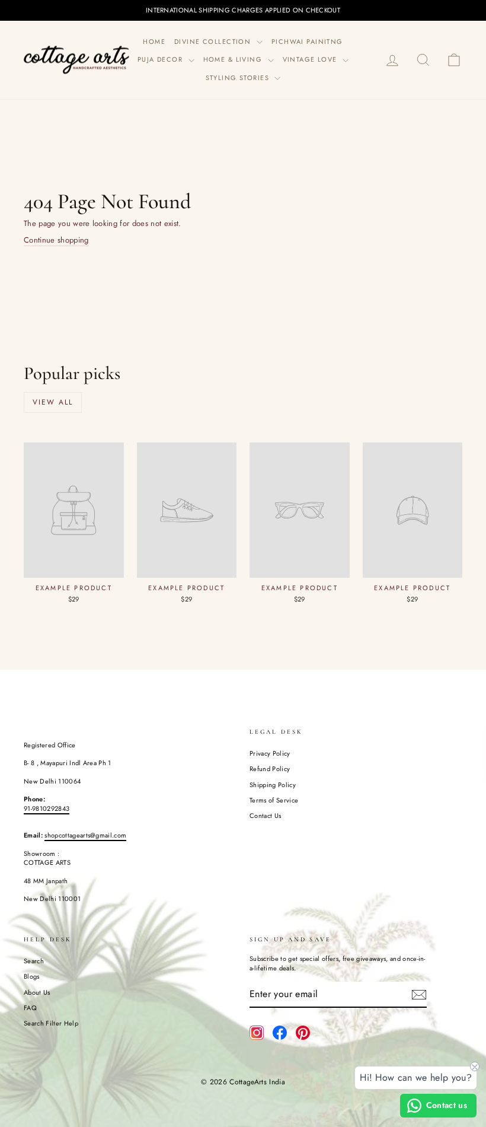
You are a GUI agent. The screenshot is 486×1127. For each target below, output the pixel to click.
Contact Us (265, 815)
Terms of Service (274, 800)
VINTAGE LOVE (311, 59)
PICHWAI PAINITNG (307, 41)
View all (53, 402)
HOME (154, 41)
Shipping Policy (273, 784)
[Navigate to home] (77, 60)
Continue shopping (56, 240)
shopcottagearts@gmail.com (85, 835)
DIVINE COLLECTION (214, 41)
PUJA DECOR (162, 59)
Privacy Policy (270, 753)
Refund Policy (270, 768)
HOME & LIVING (234, 59)
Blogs (32, 976)
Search (34, 961)
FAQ (30, 1008)
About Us (37, 992)
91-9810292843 (46, 808)
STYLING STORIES (239, 77)
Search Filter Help (51, 1023)
